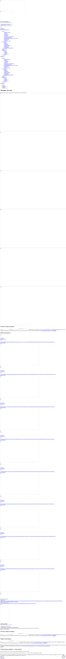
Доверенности (6, 46)
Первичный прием (7, 32)
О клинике (4, 41)
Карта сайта (30, 600)
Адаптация (6, 34)
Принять (2, 646)
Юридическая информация (37, 600)
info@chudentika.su (15, 627)
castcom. (7, 629)
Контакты (4, 54)
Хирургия (6, 35)
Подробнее (2, 656)
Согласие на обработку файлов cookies (48, 600)
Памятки (5, 53)
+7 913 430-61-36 (9, 627)
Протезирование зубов (24, 603)
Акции (5, 51)
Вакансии (5, 43)
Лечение (5, 33)
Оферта (1, 600)
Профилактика (6, 39)
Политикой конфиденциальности (46, 330)
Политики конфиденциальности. (45, 645)
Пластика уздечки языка (32, 603)
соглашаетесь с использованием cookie (28, 645)
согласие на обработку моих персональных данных (51, 329)
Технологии (6, 44)
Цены (3, 49)
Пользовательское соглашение (13, 601)
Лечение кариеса (3, 603)
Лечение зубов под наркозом (9, 36)
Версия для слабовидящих (4, 21)
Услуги (3, 31)
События (5, 52)
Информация (4, 50)
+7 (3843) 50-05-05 (3, 627)
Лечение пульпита (17, 603)
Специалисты (4, 48)
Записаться (2, 28)
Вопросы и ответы (7, 45)
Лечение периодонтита (10, 603)
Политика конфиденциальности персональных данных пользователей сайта (15, 600)
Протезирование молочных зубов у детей (11, 38)
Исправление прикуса (8, 37)
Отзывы (5, 42)
